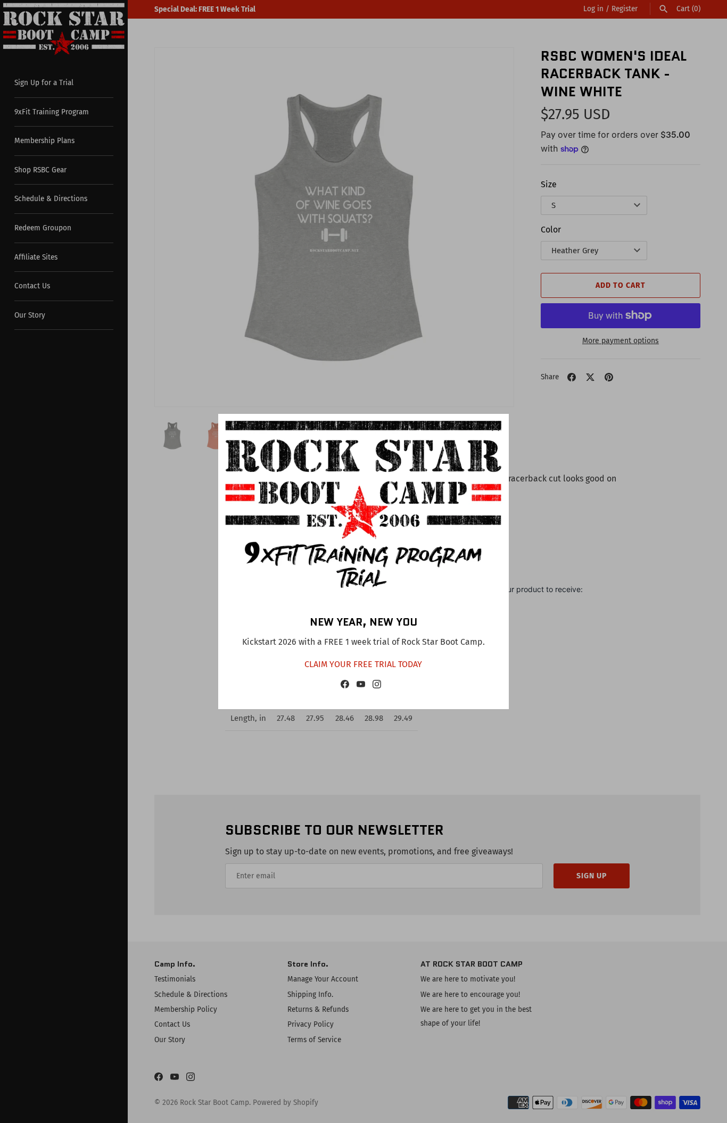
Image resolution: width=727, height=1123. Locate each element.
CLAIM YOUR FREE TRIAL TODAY (363, 664)
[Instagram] (377, 686)
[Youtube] (361, 686)
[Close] (495, 427)
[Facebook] (345, 686)
